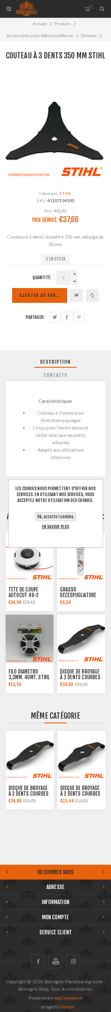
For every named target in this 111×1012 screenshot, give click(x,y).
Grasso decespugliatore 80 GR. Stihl (78, 595)
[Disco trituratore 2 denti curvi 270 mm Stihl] (81, 755)
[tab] (56, 362)
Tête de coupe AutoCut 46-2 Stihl (23, 595)
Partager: (35, 317)
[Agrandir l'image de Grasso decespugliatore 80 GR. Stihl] (81, 557)
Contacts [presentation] (55, 375)
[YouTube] (55, 961)
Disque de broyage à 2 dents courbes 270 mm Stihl (80, 793)
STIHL (65, 193)
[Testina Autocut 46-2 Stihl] (30, 557)
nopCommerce (68, 997)
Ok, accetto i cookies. (55, 516)
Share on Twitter (54, 317)
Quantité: (42, 277)
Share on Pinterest (79, 317)
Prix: (48, 210)
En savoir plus (55, 527)
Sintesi (67, 1006)
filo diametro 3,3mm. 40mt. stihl (29, 674)
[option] (30, 770)
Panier (91, 6)
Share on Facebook (67, 317)
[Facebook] (38, 961)
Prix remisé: (45, 220)
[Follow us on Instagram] (73, 961)
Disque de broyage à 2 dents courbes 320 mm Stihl (80, 677)
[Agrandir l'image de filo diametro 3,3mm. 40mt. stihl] (30, 639)
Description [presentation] (55, 362)
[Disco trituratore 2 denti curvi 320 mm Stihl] (81, 639)
